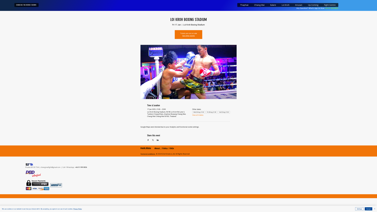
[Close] (374, 208)
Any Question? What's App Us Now (310, 8)
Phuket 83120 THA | (33, 167)
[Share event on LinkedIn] (158, 140)
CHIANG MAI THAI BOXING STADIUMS (26, 5)
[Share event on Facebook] (148, 140)
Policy (165, 148)
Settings (359, 209)
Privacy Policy (77, 209)
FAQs (171, 148)
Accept (368, 209)
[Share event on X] (153, 140)
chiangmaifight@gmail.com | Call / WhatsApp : (58, 167)
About (157, 148)
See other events (188, 36)
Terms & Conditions (147, 154)
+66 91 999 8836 (331, 8)
